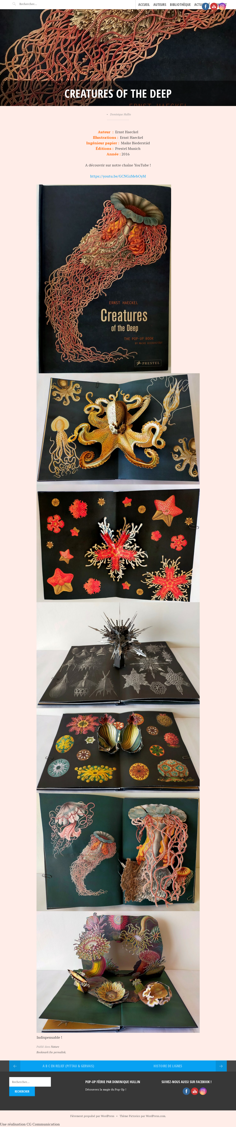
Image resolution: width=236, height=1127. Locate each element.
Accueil (144, 4)
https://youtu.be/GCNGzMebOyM (118, 176)
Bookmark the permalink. (51, 1052)
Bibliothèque (180, 4)
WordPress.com (155, 1116)
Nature (55, 1046)
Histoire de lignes (168, 1065)
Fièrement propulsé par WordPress (92, 1116)
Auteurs (159, 4)
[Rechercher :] (34, 4)
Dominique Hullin (120, 114)
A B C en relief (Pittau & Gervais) (68, 1065)
